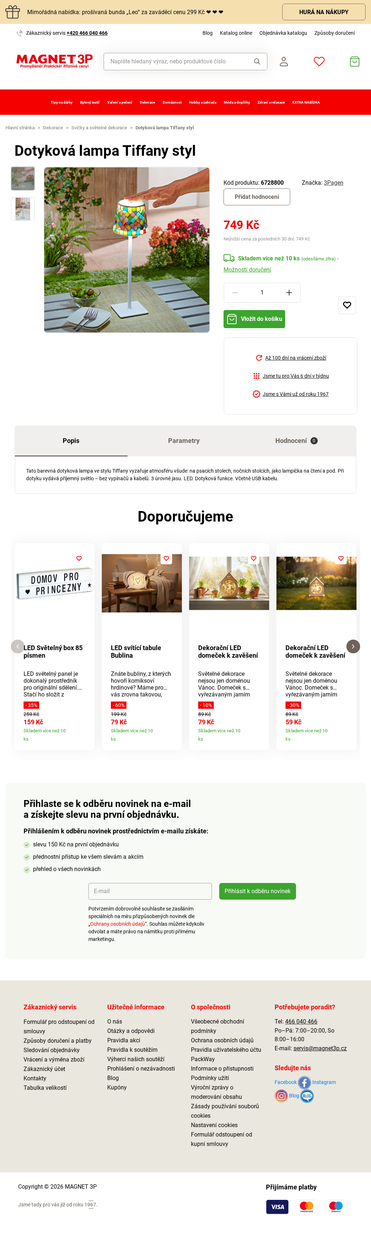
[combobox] (173, 61)
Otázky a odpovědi (131, 1030)
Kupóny (117, 1087)
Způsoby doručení (334, 33)
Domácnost (172, 102)
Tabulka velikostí (45, 1087)
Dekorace (147, 102)
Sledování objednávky (52, 1050)
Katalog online (236, 33)
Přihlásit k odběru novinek (258, 891)
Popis (71, 440)
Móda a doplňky (237, 102)
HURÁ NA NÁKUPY (324, 12)
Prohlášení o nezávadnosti (141, 1068)
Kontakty (35, 1078)
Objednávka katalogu (283, 33)
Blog (208, 33)
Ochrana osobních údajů (222, 1040)
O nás (114, 1021)
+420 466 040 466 (87, 33)
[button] (18, 646)
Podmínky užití (210, 1078)
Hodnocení (295, 440)
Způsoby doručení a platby (58, 1040)
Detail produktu (86, 736)
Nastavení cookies (214, 1125)
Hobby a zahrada (202, 102)
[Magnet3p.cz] (54, 61)
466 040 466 (301, 1021)
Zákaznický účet (44, 1069)
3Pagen (333, 182)
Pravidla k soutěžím (132, 1049)
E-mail (102, 891)
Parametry (184, 440)
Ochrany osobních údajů (117, 924)
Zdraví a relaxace (271, 102)
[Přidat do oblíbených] (347, 305)
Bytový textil (90, 102)
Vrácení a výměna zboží (54, 1059)
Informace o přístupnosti (222, 1068)
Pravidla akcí (123, 1040)
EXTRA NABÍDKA (306, 102)
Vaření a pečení (119, 102)
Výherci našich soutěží (135, 1059)
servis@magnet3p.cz (320, 1048)
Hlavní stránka (20, 127)
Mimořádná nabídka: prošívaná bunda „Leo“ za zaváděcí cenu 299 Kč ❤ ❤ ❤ (125, 12)
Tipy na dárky (61, 102)
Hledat (255, 61)
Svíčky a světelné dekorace (99, 127)
